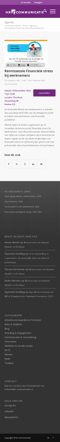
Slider (7, 358)
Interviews (10, 341)
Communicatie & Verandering (20, 337)
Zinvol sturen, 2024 (13, 201)
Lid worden (26, 2)
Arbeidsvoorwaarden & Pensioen (22, 319)
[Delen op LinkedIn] (33, 164)
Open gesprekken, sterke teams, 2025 (22, 196)
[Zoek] (43, 11)
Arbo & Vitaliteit (13, 324)
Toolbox (9, 363)
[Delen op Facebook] (9, 164)
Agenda (9, 22)
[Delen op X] (17, 164)
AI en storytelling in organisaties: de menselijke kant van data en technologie (26, 258)
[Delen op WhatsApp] (25, 164)
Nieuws (8, 354)
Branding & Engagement (17, 332)
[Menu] (51, 11)
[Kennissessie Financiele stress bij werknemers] (26, 53)
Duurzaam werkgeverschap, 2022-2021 (23, 211)
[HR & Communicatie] (24, 11)
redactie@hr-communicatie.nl (18, 389)
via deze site (19, 385)
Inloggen (38, 2)
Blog (6, 328)
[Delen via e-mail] (41, 164)
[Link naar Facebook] (53, 437)
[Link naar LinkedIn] (48, 437)
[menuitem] (25, 2)
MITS (7, 350)
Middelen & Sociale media (18, 345)
